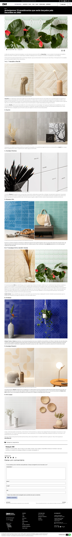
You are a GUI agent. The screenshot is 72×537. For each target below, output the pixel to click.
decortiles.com (7, 438)
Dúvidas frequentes (26, 526)
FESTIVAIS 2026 (18, 4)
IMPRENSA (48, 4)
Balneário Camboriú (42, 516)
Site (7, 490)
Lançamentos (15, 442)
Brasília (39, 518)
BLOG (30, 4)
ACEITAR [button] (68, 534)
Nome (8, 481)
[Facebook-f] (61, 1)
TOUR (33, 4)
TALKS (36, 4)
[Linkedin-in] (63, 1)
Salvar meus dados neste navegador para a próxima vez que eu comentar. (23, 495)
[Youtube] (64, 1)
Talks (23, 516)
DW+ (23, 523)
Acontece (24, 518)
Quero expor (24, 528)
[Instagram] (59, 1)
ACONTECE (25, 4)
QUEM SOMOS (42, 4)
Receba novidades (26, 524)
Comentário (9, 466)
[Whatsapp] (70, 1)
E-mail (8, 485)
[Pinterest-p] (66, 1)
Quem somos (25, 521)
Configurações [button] (62, 534)
